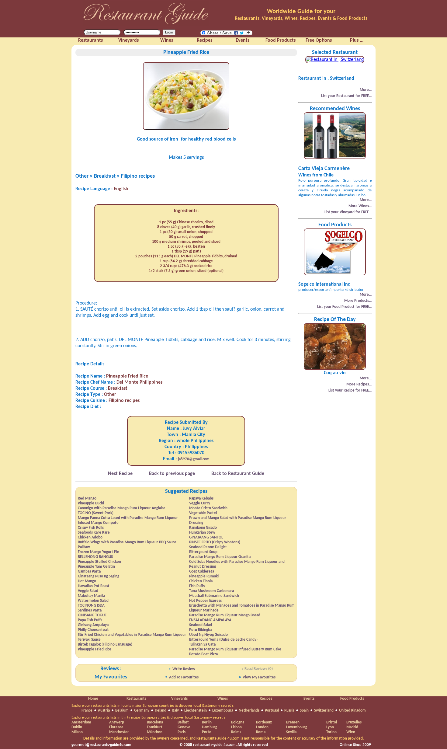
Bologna (237, 722)
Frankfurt (154, 727)
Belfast (183, 722)
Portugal (272, 710)
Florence (116, 727)
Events (308, 699)
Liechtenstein (195, 710)
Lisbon (236, 727)
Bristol (331, 722)
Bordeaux (264, 722)
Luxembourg (222, 710)
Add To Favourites (184, 677)
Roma (260, 732)
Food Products (352, 699)
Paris (181, 732)
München (154, 732)
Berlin (207, 722)
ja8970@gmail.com (194, 459)
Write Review (183, 669)
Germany (141, 710)
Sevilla (291, 732)
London (262, 727)
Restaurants (136, 699)
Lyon (330, 727)
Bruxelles (354, 722)
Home (93, 699)
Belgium (122, 710)
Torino (331, 732)
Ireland (160, 710)
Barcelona (155, 722)
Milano (77, 732)
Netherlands (249, 710)
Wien (350, 732)
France (86, 710)
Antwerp (116, 722)
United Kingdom (352, 710)
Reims (236, 732)
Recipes (266, 699)
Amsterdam (81, 722)
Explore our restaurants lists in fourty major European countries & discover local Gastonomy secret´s (152, 706)
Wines (222, 699)
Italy (175, 710)
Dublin (76, 727)
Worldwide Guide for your (301, 11)
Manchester (119, 732)
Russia (289, 710)
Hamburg (209, 727)
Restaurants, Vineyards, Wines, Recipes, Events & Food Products (301, 18)
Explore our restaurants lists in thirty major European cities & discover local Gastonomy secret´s (148, 717)
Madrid (352, 727)
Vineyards (179, 699)
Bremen (293, 722)
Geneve (184, 727)
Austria (104, 710)
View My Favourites (259, 677)
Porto (206, 732)
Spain (304, 710)
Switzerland (324, 710)
